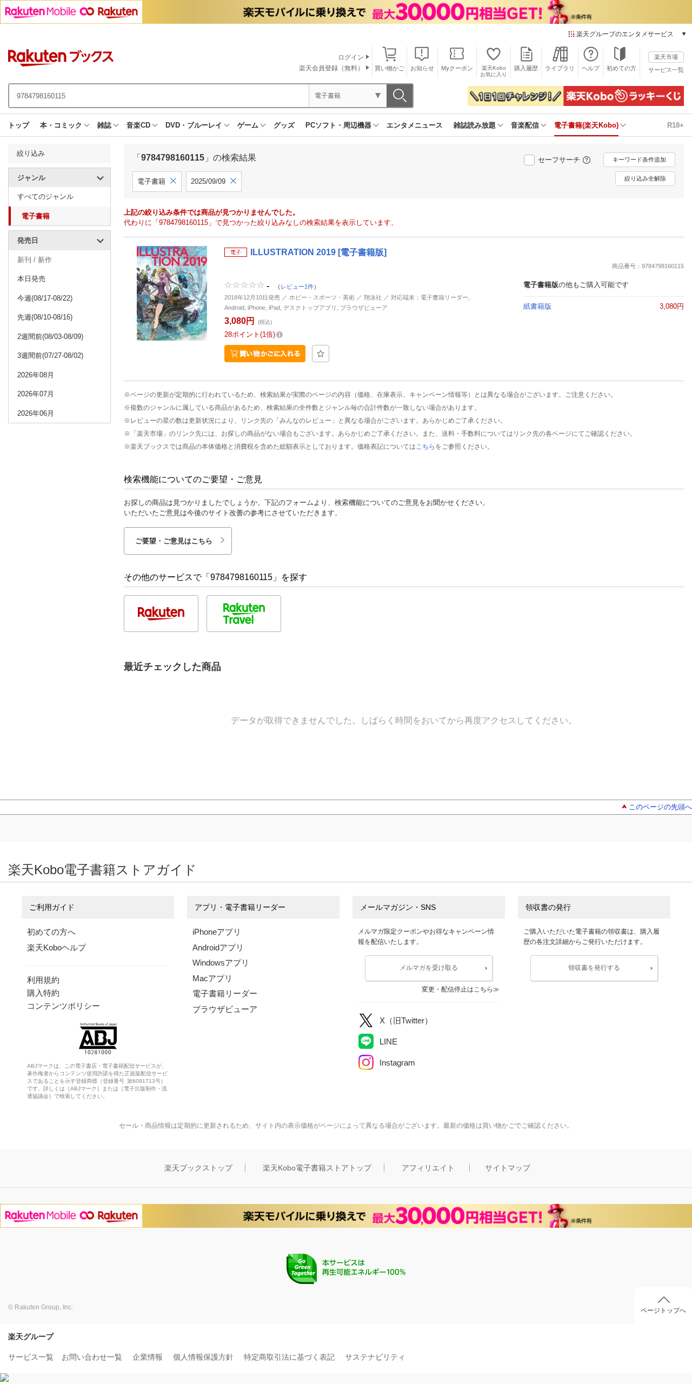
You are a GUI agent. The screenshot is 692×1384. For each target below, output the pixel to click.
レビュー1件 (297, 286)
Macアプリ (212, 978)
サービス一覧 (666, 69)
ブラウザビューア (224, 1009)
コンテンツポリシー (63, 1005)
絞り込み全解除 (645, 178)
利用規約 (43, 979)
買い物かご (389, 68)
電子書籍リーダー (224, 993)
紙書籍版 (537, 306)
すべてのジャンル (45, 196)
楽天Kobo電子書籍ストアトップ (317, 1167)
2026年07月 (35, 394)
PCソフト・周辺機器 (338, 125)
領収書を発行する (594, 968)
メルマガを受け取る (429, 968)
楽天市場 (666, 57)
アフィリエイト (428, 1167)
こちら (425, 446)
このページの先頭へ (660, 807)
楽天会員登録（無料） (331, 68)
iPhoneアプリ (216, 931)
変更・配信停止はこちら (457, 989)
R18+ (675, 125)
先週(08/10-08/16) (44, 317)
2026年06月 (35, 413)
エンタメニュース (415, 125)
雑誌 (104, 125)
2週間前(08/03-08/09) (50, 336)
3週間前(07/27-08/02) (50, 355)
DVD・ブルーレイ (193, 125)
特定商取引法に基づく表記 (289, 1357)
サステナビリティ (375, 1357)
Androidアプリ (218, 947)
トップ (18, 125)
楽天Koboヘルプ (56, 947)
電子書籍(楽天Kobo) (586, 125)
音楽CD (138, 125)
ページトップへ (663, 1310)
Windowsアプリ (220, 962)
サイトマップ (507, 1167)
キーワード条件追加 (639, 159)
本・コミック (61, 125)
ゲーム (247, 125)
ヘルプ (591, 68)
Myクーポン (457, 68)
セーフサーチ (559, 160)
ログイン (351, 57)
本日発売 (31, 279)
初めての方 (621, 68)
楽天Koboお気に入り (493, 71)
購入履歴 (526, 68)
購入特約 (43, 992)
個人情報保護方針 (203, 1357)
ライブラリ (560, 68)
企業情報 (147, 1357)
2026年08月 (35, 375)
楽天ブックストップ (198, 1167)
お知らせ (422, 68)
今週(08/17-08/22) (44, 298)
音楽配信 (525, 125)
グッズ (284, 125)
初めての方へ (51, 931)
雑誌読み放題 (475, 125)
